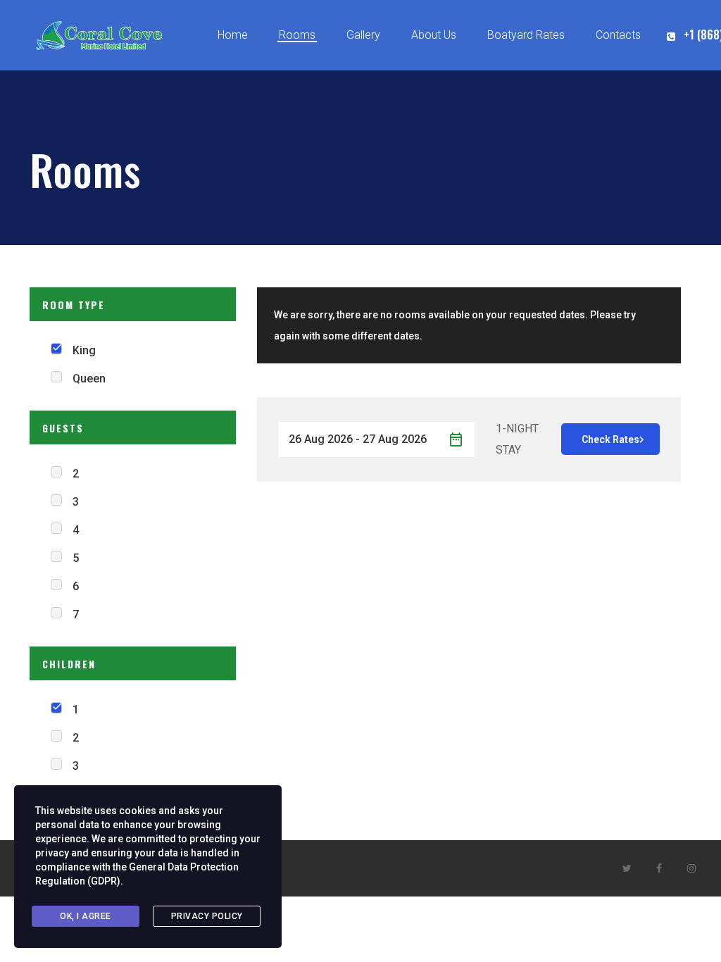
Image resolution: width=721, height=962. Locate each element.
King (84, 350)
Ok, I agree (85, 916)
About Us (433, 35)
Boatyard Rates (526, 35)
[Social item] (626, 868)
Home (233, 35)
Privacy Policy (207, 916)
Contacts (618, 35)
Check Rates (610, 439)
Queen (89, 378)
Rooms (297, 35)
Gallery (363, 35)
